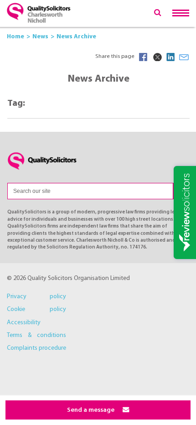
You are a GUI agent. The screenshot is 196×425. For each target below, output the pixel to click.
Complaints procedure (36, 348)
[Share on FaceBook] (143, 57)
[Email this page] (184, 57)
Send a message (91, 410)
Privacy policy (36, 296)
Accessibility (24, 322)
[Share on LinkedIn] (170, 57)
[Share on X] (157, 57)
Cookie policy (36, 309)
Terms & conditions (36, 335)
